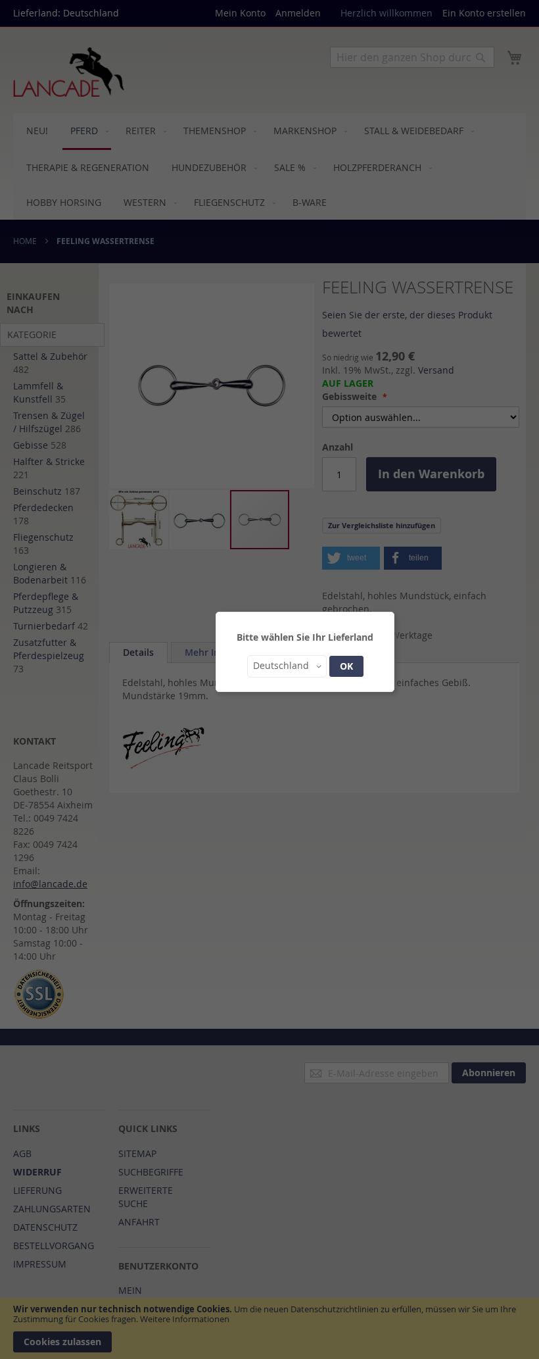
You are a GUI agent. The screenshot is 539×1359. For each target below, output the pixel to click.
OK (346, 666)
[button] (287, 666)
